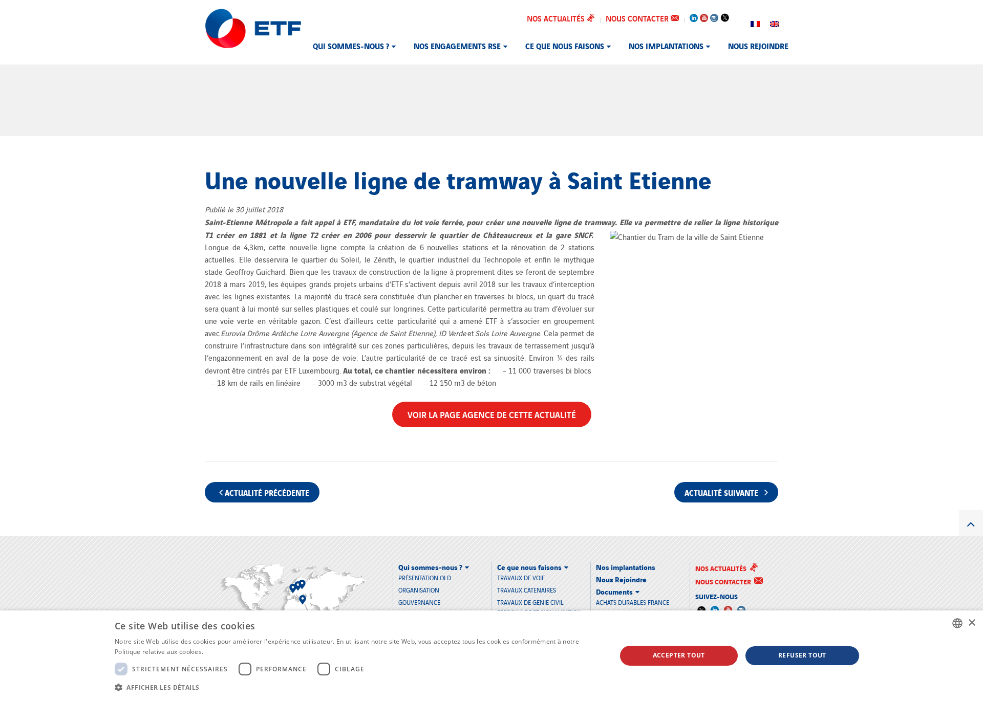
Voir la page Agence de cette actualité (492, 414)
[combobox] (957, 623)
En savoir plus (226, 651)
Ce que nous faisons (564, 45)
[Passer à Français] (755, 22)
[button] (358, 687)
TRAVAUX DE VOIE (521, 577)
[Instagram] (714, 16)
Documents (614, 591)
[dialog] (491, 655)
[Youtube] (704, 16)
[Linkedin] (694, 16)
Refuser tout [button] (802, 655)
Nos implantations (666, 45)
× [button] (971, 623)
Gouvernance (419, 602)
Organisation (418, 589)
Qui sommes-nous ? (351, 45)
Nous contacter (638, 18)
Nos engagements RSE (457, 45)
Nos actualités (557, 18)
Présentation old (424, 577)
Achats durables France (632, 602)
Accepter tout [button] (679, 655)
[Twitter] (724, 17)
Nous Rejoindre (758, 45)
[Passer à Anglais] (774, 22)
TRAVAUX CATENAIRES (526, 589)
